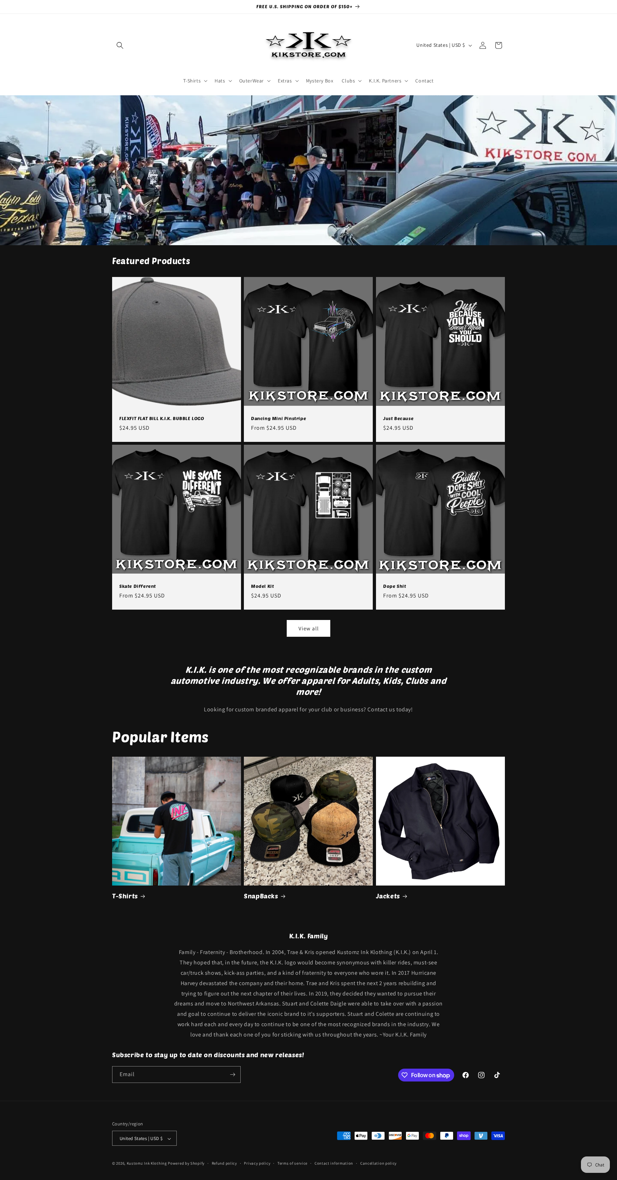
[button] (120, 45)
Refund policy (224, 1163)
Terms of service (292, 1163)
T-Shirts (125, 896)
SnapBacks (261, 896)
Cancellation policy (378, 1163)
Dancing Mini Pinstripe (278, 418)
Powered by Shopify (186, 1163)
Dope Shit (394, 586)
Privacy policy (257, 1163)
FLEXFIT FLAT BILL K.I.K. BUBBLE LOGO (161, 418)
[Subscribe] (232, 1074)
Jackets (388, 896)
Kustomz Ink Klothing (147, 1163)
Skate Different (137, 586)
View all (309, 628)
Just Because (398, 418)
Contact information (334, 1163)
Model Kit (262, 586)
